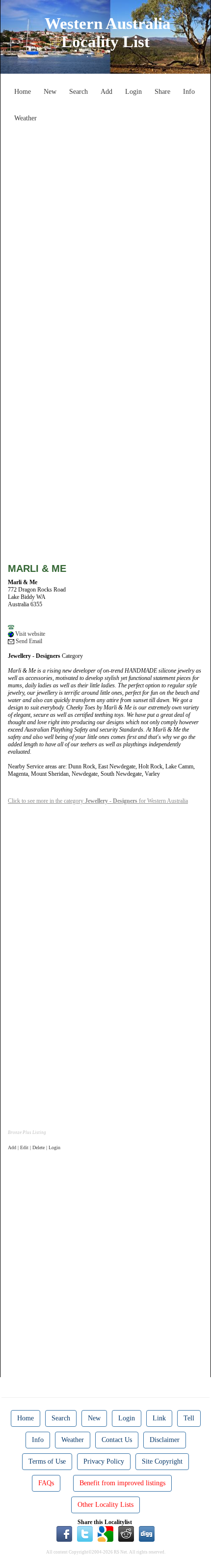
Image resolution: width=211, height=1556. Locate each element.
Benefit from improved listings (122, 1483)
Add (106, 91)
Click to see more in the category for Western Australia (98, 800)
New (50, 91)
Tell (189, 1418)
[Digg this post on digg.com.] (146, 1533)
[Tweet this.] (85, 1533)
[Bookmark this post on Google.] (105, 1533)
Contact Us (117, 1439)
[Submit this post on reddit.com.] (126, 1533)
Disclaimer (165, 1439)
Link (159, 1418)
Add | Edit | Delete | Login (34, 1147)
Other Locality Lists (105, 1504)
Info (189, 91)
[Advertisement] (105, 232)
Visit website (29, 633)
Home (22, 91)
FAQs (46, 1483)
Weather (25, 118)
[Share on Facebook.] (64, 1533)
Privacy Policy (103, 1461)
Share (162, 91)
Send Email (28, 641)
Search (78, 91)
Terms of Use (47, 1461)
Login (133, 91)
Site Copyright (162, 1461)
